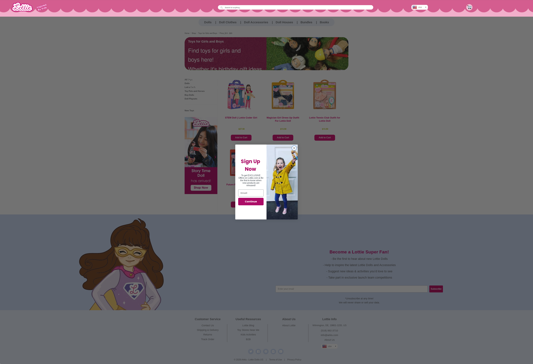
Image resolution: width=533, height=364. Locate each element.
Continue (251, 201)
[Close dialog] (294, 148)
